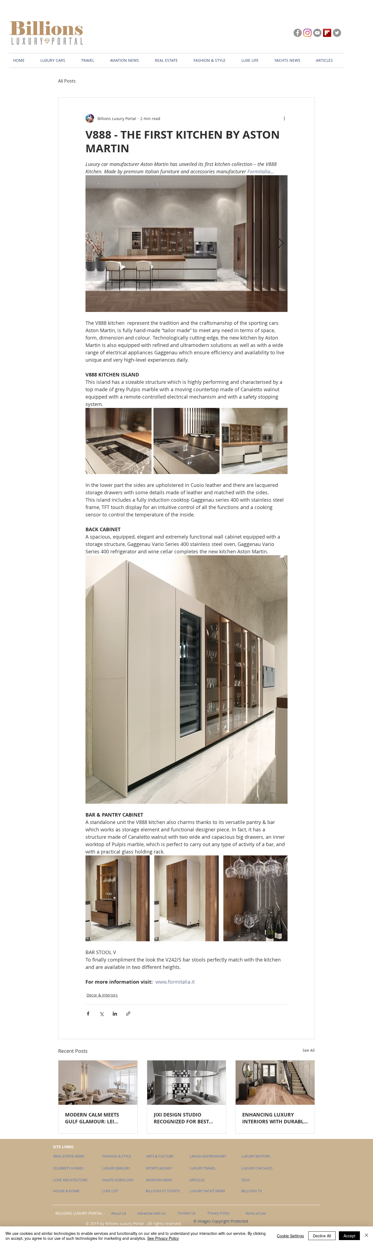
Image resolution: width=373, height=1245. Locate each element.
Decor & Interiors (102, 995)
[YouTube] (317, 33)
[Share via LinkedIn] (114, 1013)
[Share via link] (128, 1013)
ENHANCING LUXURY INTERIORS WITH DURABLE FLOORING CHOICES (274, 1118)
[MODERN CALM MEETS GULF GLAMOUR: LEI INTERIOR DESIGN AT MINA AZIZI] (97, 1082)
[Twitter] (337, 33)
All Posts (67, 81)
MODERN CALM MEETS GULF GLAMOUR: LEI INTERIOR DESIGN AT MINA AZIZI (97, 1118)
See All (309, 1050)
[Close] (366, 1236)
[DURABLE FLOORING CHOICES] (275, 1082)
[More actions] (284, 118)
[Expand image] (186, 243)
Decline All (322, 1235)
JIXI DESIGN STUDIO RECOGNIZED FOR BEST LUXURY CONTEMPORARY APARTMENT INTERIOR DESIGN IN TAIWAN (185, 1118)
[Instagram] (307, 33)
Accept (349, 1235)
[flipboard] (327, 33)
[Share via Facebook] (88, 1013)
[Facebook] (298, 33)
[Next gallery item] (281, 243)
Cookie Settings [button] (290, 1235)
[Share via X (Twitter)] (101, 1013)
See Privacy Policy (163, 1238)
